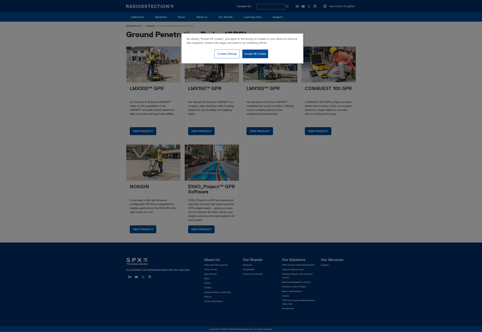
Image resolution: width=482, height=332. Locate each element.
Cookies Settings (227, 53)
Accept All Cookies (255, 53)
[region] (242, 48)
